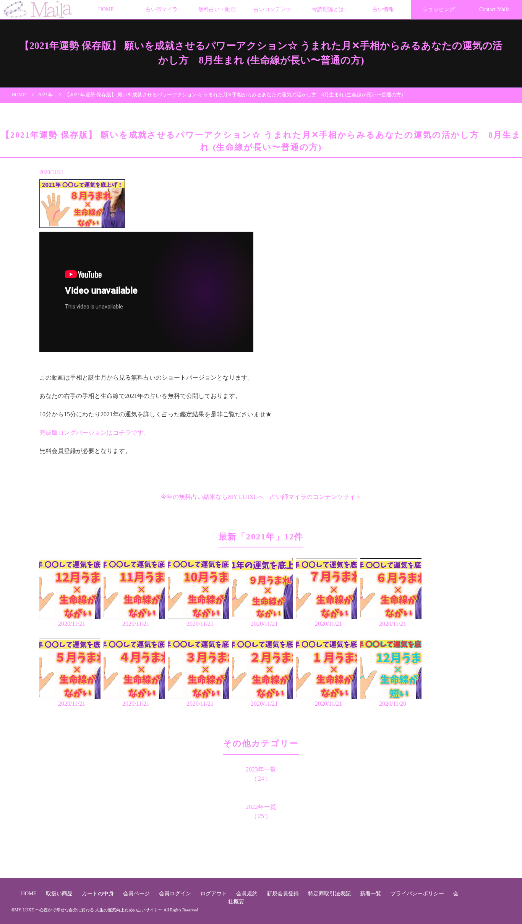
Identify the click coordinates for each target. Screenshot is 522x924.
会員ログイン (176, 893)
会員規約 (247, 893)
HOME (106, 9)
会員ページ (137, 893)
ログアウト (214, 893)
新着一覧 (371, 893)
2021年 (45, 94)
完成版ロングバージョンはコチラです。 (94, 432)
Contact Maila (494, 9)
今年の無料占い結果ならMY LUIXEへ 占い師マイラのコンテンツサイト (261, 497)
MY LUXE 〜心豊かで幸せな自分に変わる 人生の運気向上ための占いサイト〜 (88, 910)
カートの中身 (98, 893)
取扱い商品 (60, 893)
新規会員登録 (283, 893)
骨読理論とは (328, 9)
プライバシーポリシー (418, 893)
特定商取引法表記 (330, 893)
